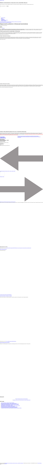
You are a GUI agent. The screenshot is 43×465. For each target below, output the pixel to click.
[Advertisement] (21, 11)
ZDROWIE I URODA (3, 20)
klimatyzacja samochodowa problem (23, 136)
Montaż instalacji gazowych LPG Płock (5, 342)
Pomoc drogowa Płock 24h (3, 249)
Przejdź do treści (2, 0)
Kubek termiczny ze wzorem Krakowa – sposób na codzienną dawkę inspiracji (10, 405)
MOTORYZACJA (3, 19)
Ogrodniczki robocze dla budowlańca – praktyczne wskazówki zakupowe (10, 404)
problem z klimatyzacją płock (31, 136)
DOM (1, 18)
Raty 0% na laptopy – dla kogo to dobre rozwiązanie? (7, 402)
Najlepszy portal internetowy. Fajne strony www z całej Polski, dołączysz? (13, 2)
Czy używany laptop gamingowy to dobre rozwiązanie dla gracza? (9, 407)
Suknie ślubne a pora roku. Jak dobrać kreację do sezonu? (8, 406)
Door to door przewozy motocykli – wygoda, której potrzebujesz (9, 403)
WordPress (5, 463)
